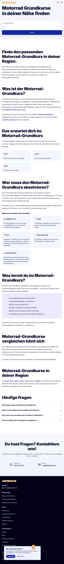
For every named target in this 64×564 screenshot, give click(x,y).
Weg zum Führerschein (8, 496)
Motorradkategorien (46, 114)
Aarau (27, 381)
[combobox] (32, 23)
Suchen (32, 32)
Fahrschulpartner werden (9, 545)
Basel (16, 381)
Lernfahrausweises (9, 120)
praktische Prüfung (12, 110)
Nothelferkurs (5, 510)
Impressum (5, 542)
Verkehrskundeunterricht (9, 514)
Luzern (21, 381)
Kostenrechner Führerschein (9, 502)
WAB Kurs (4, 524)
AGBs (3, 535)
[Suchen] (58, 2)
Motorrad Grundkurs (7, 520)
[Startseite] (9, 2)
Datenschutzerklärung (8, 538)
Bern (12, 381)
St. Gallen (36, 381)
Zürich (6, 381)
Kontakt (4, 532)
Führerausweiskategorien (9, 499)
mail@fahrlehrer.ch (11, 488)
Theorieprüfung (6, 517)
